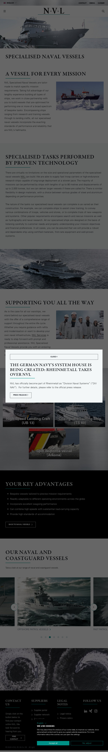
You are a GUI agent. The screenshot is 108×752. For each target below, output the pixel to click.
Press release (20, 395)
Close (53, 357)
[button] (42, 723)
